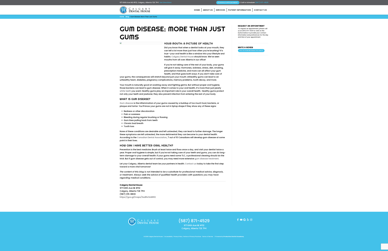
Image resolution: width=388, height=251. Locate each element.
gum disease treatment (207, 158)
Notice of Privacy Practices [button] (192, 236)
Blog (127, 17)
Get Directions (165, 2)
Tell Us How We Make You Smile (251, 50)
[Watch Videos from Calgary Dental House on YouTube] (241, 219)
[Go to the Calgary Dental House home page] (135, 10)
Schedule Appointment (228, 2)
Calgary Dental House (182, 56)
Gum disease (126, 103)
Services (220, 10)
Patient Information (239, 10)
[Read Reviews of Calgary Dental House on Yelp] (248, 219)
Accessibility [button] (168, 236)
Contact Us (260, 10)
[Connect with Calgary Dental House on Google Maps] (244, 219)
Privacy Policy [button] (178, 236)
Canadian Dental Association (152, 137)
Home (197, 10)
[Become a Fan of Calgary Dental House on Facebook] (238, 219)
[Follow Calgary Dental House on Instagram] (251, 219)
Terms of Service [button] (207, 236)
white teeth (125, 91)
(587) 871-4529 (261, 2)
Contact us (190, 163)
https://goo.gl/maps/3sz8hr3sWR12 (138, 197)
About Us (208, 10)
